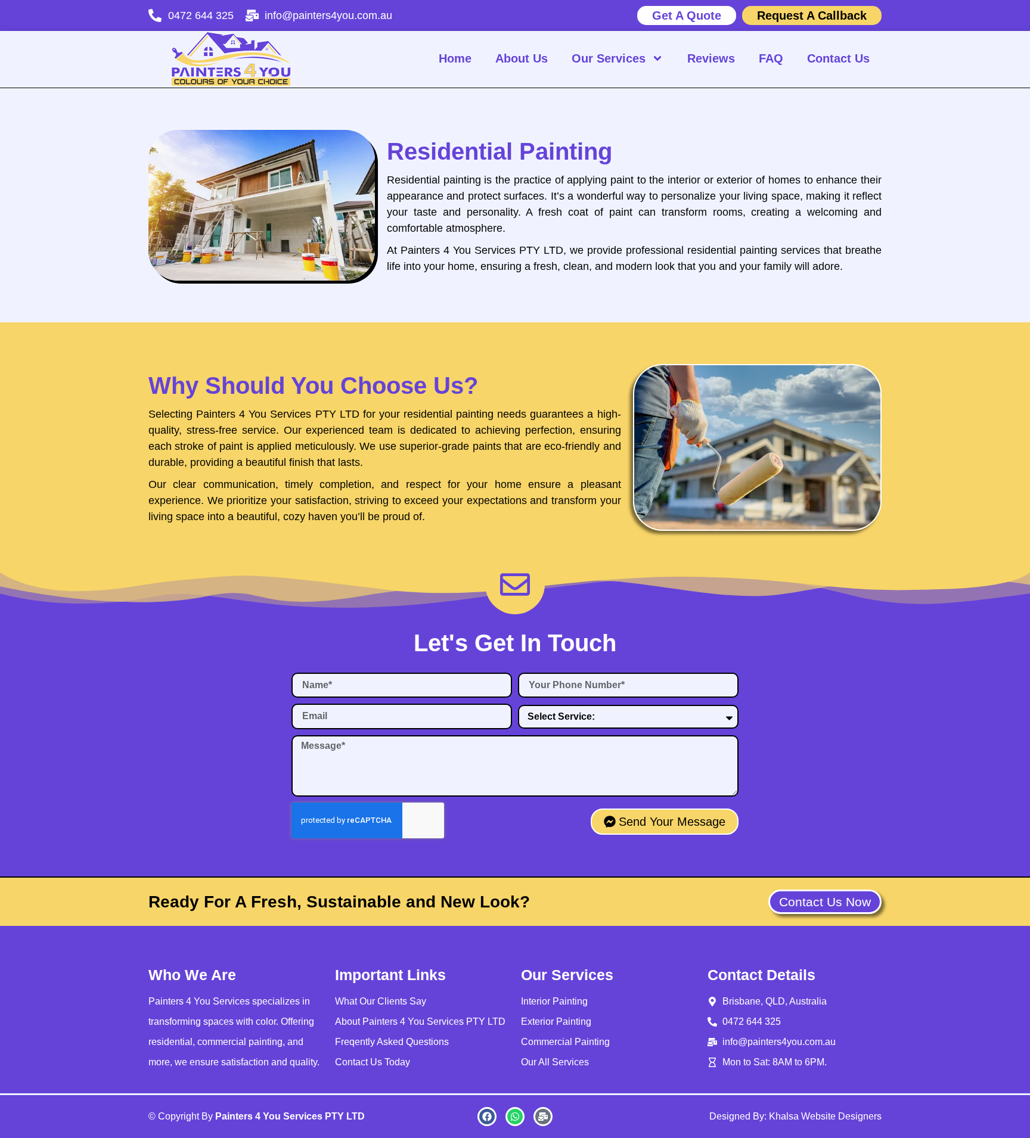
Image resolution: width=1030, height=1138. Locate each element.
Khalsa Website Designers (825, 1116)
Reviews (711, 58)
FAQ (771, 58)
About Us (521, 58)
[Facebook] (487, 1116)
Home (455, 58)
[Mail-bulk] (543, 1116)
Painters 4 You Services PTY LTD (290, 1116)
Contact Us (838, 58)
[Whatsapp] (515, 1116)
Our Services (609, 58)
